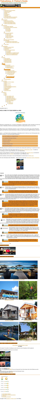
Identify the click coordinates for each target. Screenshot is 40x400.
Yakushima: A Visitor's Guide (11, 398)
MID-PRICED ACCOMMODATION (12, 52)
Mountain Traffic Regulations (9, 39)
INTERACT (4, 92)
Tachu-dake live (11, 74)
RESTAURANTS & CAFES (9, 21)
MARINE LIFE (6, 12)
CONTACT (4, 395)
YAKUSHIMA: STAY (10, 96)
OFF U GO (31, 155)
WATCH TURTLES (7, 85)
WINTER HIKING (7, 79)
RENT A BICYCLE (9, 35)
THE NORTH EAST (7, 59)
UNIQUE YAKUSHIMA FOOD (9, 22)
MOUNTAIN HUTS (7, 48)
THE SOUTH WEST (7, 61)
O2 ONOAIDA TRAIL (10, 77)
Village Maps (6, 44)
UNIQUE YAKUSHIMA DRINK (10, 23)
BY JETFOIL (8, 30)
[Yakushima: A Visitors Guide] (0, 7)
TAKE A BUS (8, 34)
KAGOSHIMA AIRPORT (8, 26)
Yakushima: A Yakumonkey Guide (25, 149)
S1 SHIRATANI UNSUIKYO (11, 71)
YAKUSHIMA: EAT (9, 97)
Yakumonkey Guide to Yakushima (32, 157)
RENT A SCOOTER (9, 36)
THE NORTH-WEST (8, 62)
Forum (5, 93)
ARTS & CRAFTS (7, 83)
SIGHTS (3, 57)
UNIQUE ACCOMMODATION (11, 54)
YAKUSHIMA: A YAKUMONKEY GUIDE (20, 345)
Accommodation (5, 46)
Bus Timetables (6, 40)
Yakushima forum (29, 152)
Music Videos (8, 101)
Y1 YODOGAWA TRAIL (10, 72)
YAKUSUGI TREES (7, 11)
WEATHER (6, 15)
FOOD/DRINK (4, 19)
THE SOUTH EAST (7, 60)
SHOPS (5, 82)
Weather (2, 376)
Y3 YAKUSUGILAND (10, 73)
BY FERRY (8, 31)
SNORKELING (7, 88)
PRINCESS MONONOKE (10, 99)
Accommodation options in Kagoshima (10, 27)
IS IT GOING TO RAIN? (6, 396)
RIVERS (5, 13)
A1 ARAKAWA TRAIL (10, 70)
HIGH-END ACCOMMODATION (12, 53)
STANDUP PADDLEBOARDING (10, 86)
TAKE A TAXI (8, 37)
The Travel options (7, 28)
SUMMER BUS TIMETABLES (11, 41)
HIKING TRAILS (7, 69)
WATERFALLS (7, 14)
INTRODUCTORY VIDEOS (11, 98)
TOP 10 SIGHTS (7, 58)
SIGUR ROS (10, 103)
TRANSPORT (4, 25)
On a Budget (8, 51)
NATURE (3, 9)
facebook (11, 153)
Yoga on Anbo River (7, 87)
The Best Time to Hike (10, 67)
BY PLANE (8, 29)
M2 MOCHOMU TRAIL (10, 76)
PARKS (5, 84)
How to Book (8, 50)
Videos (5, 95)
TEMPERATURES (7, 16)
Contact (5, 94)
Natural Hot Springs (7, 90)
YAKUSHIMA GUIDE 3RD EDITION (8, 394)
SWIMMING (6, 89)
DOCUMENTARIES (9, 100)
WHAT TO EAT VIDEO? (8, 20)
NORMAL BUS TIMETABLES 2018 (12, 42)
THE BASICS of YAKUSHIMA (9, 10)
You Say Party (10, 102)
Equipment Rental (9, 66)
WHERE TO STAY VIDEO (9, 47)
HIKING (3, 64)
